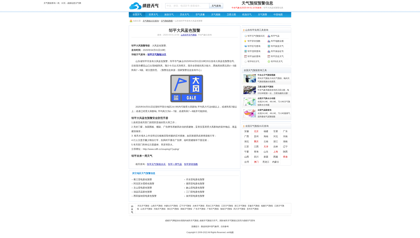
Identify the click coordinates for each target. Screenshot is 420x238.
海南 (266, 136)
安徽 (246, 131)
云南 (266, 141)
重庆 (256, 141)
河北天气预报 (143, 206)
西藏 (275, 156)
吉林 (275, 146)
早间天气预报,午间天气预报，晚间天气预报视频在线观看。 (274, 78)
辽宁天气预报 (185, 206)
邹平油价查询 (254, 56)
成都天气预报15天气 (209, 220)
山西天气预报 (157, 206)
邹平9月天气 (277, 61)
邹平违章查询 (254, 51)
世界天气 (153, 14)
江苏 (246, 146)
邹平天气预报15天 (156, 54)
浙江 (275, 141)
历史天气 (184, 14)
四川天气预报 (239, 209)
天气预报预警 (167, 21)
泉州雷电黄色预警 (195, 196)
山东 (266, 151)
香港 (285, 156)
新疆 (266, 156)
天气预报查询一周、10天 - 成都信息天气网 (144, 6)
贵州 (256, 136)
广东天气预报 (199, 209)
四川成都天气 (245, 220)
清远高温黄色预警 (143, 191)
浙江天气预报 (240, 206)
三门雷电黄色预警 (195, 191)
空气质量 (200, 14)
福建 (266, 131)
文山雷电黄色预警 (143, 187)
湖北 (246, 141)
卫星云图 (231, 14)
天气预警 (262, 14)
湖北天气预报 (173, 209)
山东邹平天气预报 (189, 35)
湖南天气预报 (186, 209)
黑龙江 (265, 162)
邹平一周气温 (175, 164)
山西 (246, 156)
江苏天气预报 (227, 206)
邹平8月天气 (253, 61)
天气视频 (215, 14)
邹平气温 (275, 36)
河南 (285, 136)
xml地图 (230, 232)
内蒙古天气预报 (171, 206)
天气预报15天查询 (151, 21)
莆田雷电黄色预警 (195, 183)
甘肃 (275, 131)
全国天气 (137, 14)
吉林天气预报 (198, 206)
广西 (246, 136)
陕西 (285, 151)
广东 (285, 131)
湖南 (285, 141)
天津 (266, 146)
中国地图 (278, 14)
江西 (256, 146)
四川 (256, 156)
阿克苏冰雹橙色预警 (144, 183)
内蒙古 (275, 162)
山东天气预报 (146, 209)
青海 (256, 151)
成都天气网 (170, 220)
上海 (275, 151)
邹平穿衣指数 (191, 164)
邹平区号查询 (254, 46)
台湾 (246, 162)
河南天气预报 (160, 209)
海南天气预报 (226, 209)
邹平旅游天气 (277, 46)
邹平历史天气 (277, 56)
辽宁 (285, 146)
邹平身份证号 (277, 51)
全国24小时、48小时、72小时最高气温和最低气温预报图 (274, 113)
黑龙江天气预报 (213, 206)
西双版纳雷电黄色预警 (145, 196)
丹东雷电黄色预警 (195, 179)
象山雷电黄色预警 (195, 187)
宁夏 (246, 151)
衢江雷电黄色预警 (143, 179)
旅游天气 (169, 14)
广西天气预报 (213, 209)
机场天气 (247, 14)
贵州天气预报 (253, 209)
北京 (256, 131)
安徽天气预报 (254, 206)
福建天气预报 (267, 206)
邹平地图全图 (277, 41)
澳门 (256, 162)
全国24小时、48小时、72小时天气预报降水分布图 (274, 101)
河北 (275, 136)
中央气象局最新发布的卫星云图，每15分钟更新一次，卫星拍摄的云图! (273, 90)
